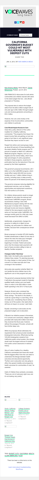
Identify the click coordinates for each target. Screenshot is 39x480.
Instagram (21, 22)
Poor (20, 455)
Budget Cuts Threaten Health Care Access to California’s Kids (10, 438)
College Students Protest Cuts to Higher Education (24, 410)
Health (31, 453)
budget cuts (14, 453)
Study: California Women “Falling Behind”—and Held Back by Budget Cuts (10, 412)
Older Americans (11, 455)
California (24, 453)
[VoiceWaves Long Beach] (20, 12)
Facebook (15, 22)
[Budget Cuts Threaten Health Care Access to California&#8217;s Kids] (10, 428)
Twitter (18, 22)
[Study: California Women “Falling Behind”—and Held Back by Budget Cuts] (10, 402)
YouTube (23, 22)
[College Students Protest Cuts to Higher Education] (24, 402)
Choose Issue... (25, 35)
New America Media (25, 62)
